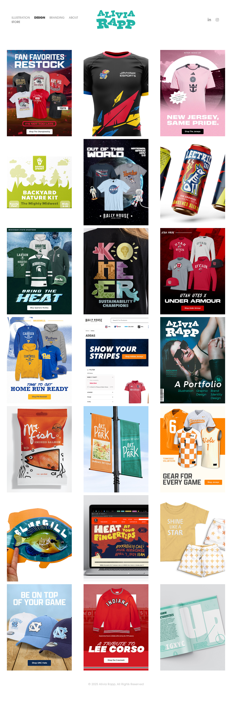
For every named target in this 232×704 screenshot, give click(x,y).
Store (16, 22)
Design (39, 17)
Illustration (21, 17)
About (73, 17)
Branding (57, 17)
